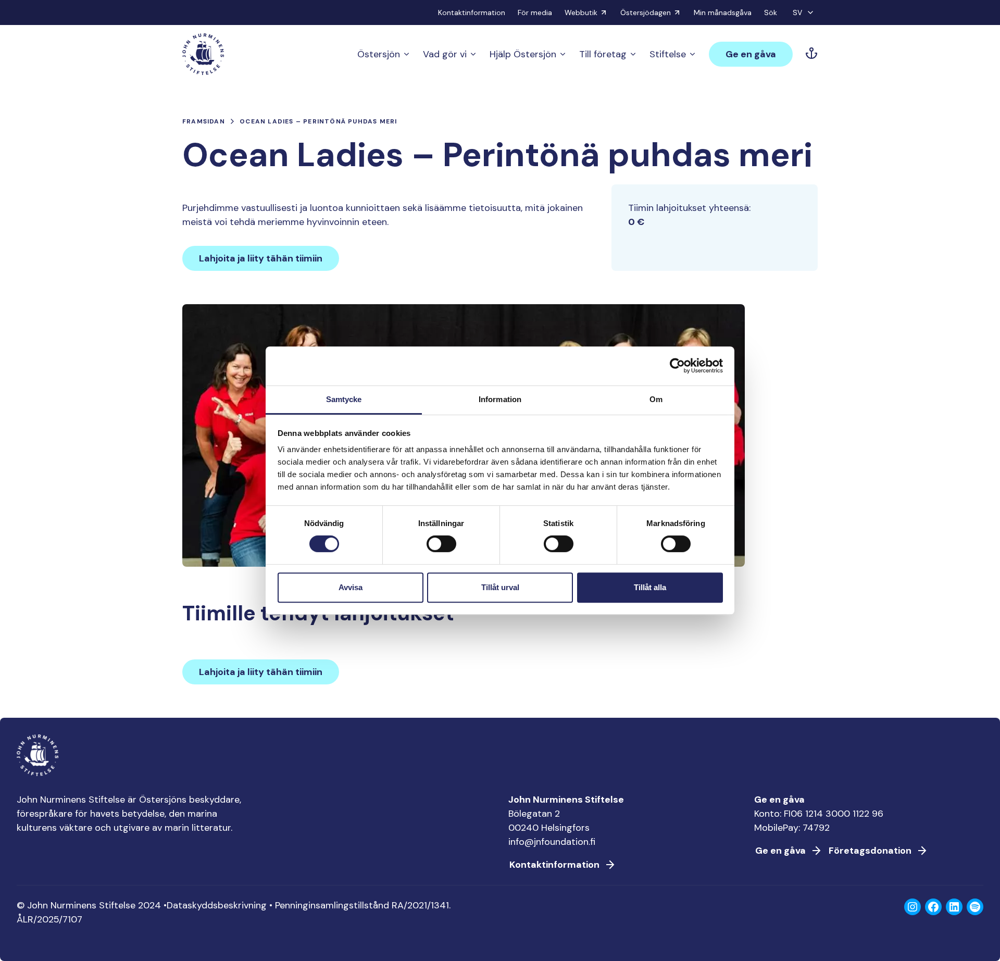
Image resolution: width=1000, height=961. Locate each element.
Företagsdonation (870, 850)
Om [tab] (655, 399)
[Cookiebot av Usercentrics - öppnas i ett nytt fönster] (677, 365)
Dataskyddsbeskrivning (217, 905)
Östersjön (378, 54)
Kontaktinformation (471, 12)
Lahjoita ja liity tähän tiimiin (260, 258)
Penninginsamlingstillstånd (332, 905)
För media (535, 12)
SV (797, 12)
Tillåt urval (500, 587)
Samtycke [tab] (344, 399)
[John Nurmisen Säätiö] (203, 54)
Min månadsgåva (723, 12)
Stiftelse (667, 54)
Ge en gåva (751, 54)
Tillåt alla (650, 587)
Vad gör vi (445, 54)
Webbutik (581, 12)
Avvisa (350, 587)
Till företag (603, 54)
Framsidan (203, 121)
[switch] (441, 547)
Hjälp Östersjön (523, 54)
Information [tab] (500, 399)
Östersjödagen (645, 12)
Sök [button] (770, 12)
